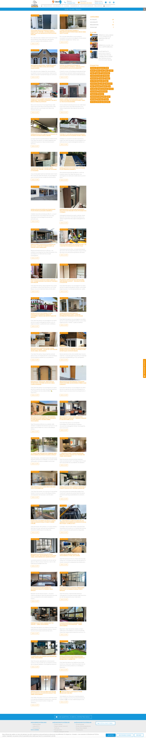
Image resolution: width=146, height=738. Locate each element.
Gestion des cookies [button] (125, 735)
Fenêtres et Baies (37, 724)
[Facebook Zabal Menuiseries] (106, 2)
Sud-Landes (93, 99)
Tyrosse (106, 99)
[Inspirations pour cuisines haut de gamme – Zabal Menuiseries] (44, 614)
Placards (106, 88)
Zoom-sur (93, 27)
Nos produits (57, 6)
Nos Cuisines (35, 729)
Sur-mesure (100, 99)
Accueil (66, 9)
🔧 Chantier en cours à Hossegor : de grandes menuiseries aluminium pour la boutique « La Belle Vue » (73, 522)
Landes (102, 83)
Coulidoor (97, 73)
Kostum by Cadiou (95, 83)
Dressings (101, 78)
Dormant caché (94, 78)
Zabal (104, 101)
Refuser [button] (138, 735)
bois (102, 70)
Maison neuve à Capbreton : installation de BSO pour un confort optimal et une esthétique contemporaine (73, 349)
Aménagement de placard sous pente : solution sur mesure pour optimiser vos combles (73, 211)
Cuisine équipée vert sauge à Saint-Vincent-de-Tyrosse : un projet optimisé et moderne (44, 169)
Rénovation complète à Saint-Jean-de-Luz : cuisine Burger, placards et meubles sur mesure (44, 281)
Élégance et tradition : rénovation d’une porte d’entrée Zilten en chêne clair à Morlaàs (43, 383)
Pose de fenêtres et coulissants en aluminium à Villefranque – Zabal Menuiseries (71, 624)
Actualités (72, 9)
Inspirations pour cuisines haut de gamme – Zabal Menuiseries (42, 623)
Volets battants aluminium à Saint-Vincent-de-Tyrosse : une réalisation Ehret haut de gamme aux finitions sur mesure (43, 32)
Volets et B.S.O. (36, 726)
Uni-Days (93, 101)
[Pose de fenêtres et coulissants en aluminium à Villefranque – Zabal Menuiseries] (73, 614)
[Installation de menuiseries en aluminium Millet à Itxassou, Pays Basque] (44, 579)
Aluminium (93, 68)
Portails (111, 88)
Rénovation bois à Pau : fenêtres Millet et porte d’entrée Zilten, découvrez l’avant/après (43, 67)
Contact (108, 6)
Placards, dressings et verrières (61, 731)
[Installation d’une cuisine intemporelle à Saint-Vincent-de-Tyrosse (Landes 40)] (73, 478)
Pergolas (100, 88)
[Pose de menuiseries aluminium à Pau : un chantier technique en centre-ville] (73, 236)
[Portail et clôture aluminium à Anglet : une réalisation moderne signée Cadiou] (73, 125)
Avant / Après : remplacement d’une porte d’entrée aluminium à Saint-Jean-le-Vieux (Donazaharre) (72, 100)
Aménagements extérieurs (82, 722)
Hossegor (105, 81)
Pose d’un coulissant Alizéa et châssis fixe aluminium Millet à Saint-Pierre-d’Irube (43, 522)
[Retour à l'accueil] (35, 3)
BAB (107, 68)
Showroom (74, 6)
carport (111, 70)
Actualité (93, 19)
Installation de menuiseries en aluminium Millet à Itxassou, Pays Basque (42, 589)
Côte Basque (106, 75)
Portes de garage (80, 724)
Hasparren (99, 81)
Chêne (92, 73)
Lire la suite (35, 43)
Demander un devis (144, 367)
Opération (104, 86)
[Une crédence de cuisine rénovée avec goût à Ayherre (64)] (44, 478)
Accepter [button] (111, 735)
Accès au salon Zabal (106, 723)
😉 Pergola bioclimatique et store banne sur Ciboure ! (71, 692)
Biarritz (98, 70)
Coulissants (93, 75)
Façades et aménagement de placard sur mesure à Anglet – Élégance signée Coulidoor (72, 281)
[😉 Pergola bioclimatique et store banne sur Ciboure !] (73, 683)
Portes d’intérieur (58, 724)
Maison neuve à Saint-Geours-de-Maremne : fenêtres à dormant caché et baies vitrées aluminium (44, 100)
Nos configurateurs (86, 6)
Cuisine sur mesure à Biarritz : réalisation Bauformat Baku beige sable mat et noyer (73, 32)
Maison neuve (109, 83)
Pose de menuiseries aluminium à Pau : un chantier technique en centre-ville (73, 245)
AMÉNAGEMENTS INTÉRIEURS (61, 722)
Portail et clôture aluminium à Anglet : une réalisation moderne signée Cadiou (73, 134)
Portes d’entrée (36, 728)
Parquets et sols (58, 729)
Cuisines (66, 6)
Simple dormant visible (96, 96)
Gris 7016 (93, 81)
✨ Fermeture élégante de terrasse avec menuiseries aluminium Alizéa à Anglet (44, 454)
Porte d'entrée (94, 91)
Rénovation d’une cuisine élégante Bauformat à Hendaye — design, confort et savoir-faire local (73, 418)
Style (108, 96)
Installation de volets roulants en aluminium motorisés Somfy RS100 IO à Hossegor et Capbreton (72, 658)
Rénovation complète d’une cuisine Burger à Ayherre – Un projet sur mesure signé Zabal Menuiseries (44, 349)
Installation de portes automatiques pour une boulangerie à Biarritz (43, 210)
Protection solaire (103, 91)
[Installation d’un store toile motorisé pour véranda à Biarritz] (73, 159)
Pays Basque (93, 88)
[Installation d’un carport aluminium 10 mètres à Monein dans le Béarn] (44, 125)
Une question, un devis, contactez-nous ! (73, 717)
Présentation (48, 6)
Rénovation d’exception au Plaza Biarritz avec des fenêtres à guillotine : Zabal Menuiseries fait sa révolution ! (44, 555)
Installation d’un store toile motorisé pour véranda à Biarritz (72, 168)
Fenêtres (107, 78)
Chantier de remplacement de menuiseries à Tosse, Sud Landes (70, 554)
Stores (104, 96)
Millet (92, 86)
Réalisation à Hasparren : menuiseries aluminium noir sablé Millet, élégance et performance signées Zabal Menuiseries (43, 419)
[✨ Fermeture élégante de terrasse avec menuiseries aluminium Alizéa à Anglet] (44, 444)
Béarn (106, 70)
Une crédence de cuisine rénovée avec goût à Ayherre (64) (43, 487)
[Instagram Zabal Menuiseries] (110, 2)
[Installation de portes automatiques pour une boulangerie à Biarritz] (44, 197)
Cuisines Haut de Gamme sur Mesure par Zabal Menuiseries (43, 657)
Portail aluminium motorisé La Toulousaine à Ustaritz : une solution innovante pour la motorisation (72, 67)
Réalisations (98, 6)
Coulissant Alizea (105, 73)
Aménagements (100, 68)
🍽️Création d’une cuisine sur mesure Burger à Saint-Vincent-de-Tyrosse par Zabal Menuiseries (72, 455)
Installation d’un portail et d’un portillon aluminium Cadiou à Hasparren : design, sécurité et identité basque (43, 315)
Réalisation (100, 94)
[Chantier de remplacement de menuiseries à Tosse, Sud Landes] (73, 545)
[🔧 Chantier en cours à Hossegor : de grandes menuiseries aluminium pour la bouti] (73, 512)
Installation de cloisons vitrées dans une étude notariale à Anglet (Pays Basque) (72, 589)
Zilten (108, 101)
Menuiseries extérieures (38, 722)
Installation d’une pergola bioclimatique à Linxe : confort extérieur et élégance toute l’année (71, 314)
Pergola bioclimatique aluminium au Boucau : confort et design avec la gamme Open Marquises (43, 246)
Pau (109, 86)
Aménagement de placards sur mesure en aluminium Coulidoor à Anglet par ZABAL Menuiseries (43, 693)
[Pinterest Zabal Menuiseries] (113, 2)
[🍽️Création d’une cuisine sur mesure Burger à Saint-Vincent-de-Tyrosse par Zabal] (73, 444)
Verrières (99, 101)
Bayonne (93, 70)
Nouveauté (94, 22)
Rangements (93, 94)
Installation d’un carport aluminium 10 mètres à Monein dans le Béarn (44, 134)
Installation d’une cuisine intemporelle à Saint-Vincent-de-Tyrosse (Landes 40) (73, 487)
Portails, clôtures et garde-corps (83, 726)
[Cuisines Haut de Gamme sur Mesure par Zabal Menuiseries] (44, 647)
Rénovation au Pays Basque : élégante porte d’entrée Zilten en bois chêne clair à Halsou (73, 383)
